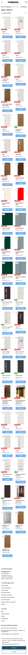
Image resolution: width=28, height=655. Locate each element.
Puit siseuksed (4, 590)
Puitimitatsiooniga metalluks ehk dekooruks (20, 402)
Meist (2, 611)
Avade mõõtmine (5, 613)
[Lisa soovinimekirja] (12, 17)
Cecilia (4, 55)
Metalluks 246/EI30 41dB (21, 277)
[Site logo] (14, 2)
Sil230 (3, 427)
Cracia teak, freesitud (5, 79)
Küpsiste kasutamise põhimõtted (10, 644)
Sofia (3, 450)
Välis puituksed (4, 585)
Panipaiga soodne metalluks (7, 597)
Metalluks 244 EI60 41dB (7, 277)
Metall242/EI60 (6, 228)
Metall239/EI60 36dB (6, 203)
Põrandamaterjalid (5, 599)
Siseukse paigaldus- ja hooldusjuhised (10, 634)
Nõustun (14, 648)
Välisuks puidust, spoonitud (20, 501)
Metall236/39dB (20, 178)
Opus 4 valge (5, 352)
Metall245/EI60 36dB (6, 252)
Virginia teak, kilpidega (19, 526)
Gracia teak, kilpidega (19, 130)
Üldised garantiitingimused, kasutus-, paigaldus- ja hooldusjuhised (13, 631)
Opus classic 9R (20, 352)
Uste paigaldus (4, 618)
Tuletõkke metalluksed (6, 595)
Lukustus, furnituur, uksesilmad (8, 602)
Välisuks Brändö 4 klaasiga (20, 475)
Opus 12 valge (19, 302)
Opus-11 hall (19, 375)
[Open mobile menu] (1, 2)
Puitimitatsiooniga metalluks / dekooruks (7, 402)
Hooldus (3, 616)
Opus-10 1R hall (6, 375)
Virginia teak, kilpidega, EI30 (6, 550)
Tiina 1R (17, 450)
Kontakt (3, 621)
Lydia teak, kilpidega (5, 178)
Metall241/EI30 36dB (19, 203)
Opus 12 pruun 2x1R (7, 302)
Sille (17, 427)
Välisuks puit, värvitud (5, 526)
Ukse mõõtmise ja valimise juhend (9, 628)
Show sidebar (7, 13)
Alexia (3, 31)
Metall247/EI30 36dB (20, 252)
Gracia (4, 129)
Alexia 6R (18, 31)
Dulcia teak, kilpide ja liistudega (7, 105)
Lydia (3, 154)
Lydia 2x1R (18, 154)
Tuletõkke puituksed (6, 592)
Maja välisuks (15, 7)
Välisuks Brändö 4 (7, 474)
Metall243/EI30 (20, 228)
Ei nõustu (14, 652)
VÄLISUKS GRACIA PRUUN (6, 501)
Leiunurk (3, 604)
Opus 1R (18, 327)
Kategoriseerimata (5, 33)
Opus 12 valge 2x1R (7, 327)
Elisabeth (18, 104)
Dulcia (17, 79)
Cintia (17, 55)
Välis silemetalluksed (6, 588)
